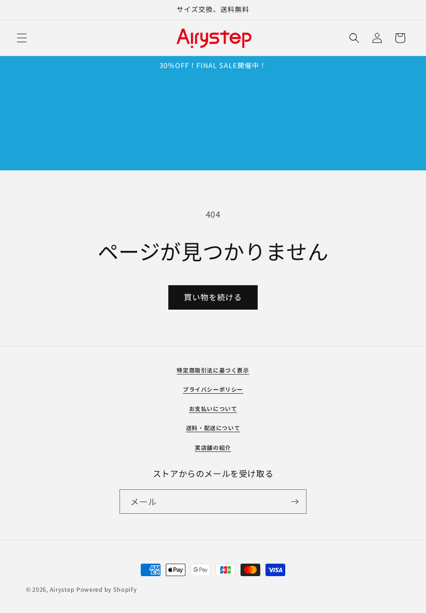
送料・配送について (213, 428)
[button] (21, 37)
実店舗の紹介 (213, 447)
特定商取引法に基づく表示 (213, 370)
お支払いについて (213, 408)
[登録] (294, 501)
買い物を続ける (213, 296)
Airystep (62, 589)
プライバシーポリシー (213, 389)
